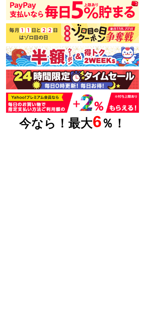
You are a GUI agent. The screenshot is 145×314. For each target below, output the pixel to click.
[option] (72, 56)
